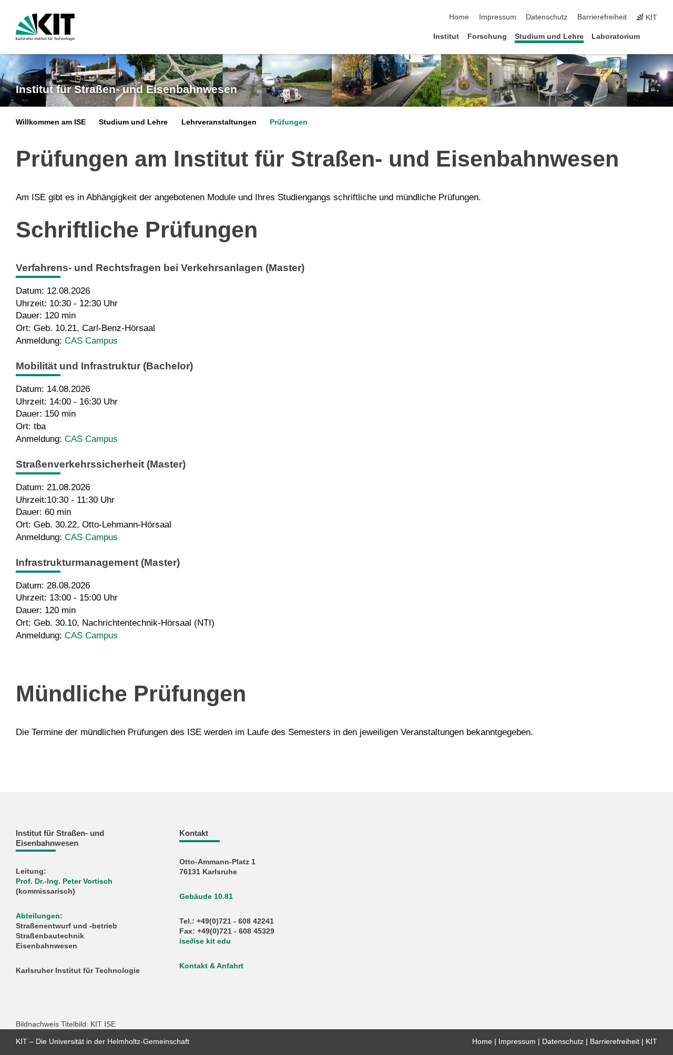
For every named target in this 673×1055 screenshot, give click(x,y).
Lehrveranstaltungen (219, 122)
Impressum (497, 17)
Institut (446, 36)
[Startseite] (654, 36)
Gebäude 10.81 (206, 897)
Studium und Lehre (549, 36)
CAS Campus (91, 341)
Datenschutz (546, 17)
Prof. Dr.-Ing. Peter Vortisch (64, 881)
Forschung (487, 36)
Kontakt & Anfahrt (211, 966)
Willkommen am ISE (51, 122)
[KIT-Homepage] (45, 27)
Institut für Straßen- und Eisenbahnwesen (126, 89)
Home (459, 17)
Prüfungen (289, 122)
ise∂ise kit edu (205, 941)
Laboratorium (616, 36)
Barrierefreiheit (602, 17)
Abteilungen (38, 916)
